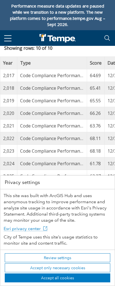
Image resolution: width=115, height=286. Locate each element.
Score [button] (96, 63)
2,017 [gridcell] (8, 75)
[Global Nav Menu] (8, 38)
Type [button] (25, 63)
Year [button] (8, 63)
